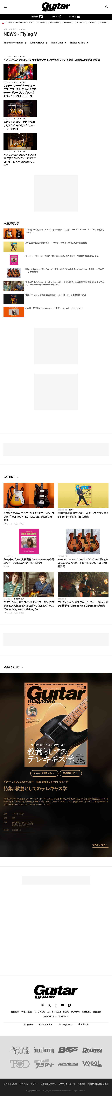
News (92, 23)
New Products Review (56, 1016)
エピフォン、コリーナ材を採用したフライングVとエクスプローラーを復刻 (19, 125)
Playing (75, 1012)
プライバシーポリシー (28, 1084)
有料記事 (41, 23)
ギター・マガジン (11, 29)
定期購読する (71, 773)
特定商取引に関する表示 (98, 1084)
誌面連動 (103, 23)
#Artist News (39, 42)
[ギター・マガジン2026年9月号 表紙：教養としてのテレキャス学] (56, 765)
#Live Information (15, 42)
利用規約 (81, 1084)
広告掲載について (48, 1084)
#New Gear (59, 42)
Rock (22, 524)
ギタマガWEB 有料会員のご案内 (19, 23)
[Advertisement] (56, 905)
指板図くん (83, 1024)
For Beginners (65, 1024)
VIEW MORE (100, 845)
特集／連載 (54, 23)
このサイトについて (66, 1084)
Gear (16, 56)
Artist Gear (81, 23)
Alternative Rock (11, 524)
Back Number (46, 1024)
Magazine (14, 667)
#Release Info (79, 42)
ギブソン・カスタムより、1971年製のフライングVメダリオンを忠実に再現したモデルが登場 (52, 59)
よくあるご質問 (10, 1084)
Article (86, 1012)
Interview (67, 23)
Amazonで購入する (44, 773)
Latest (12, 477)
